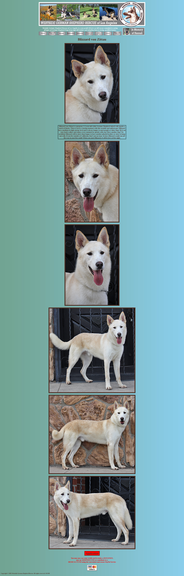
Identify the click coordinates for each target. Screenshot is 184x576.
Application (92, 553)
